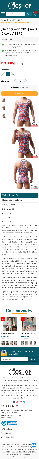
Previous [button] (2, 332)
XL (13, 74)
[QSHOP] (19, 372)
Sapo (24, 457)
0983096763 (16, 415)
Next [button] (37, 332)
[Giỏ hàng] (35, 14)
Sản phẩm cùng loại (19, 310)
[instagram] (17, 401)
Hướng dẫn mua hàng (12, 200)
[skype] (24, 401)
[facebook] (14, 401)
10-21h (8, 418)
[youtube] (21, 401)
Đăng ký (33, 359)
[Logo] (19, 6)
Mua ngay (19, 94)
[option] (10, 332)
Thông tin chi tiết (10, 195)
